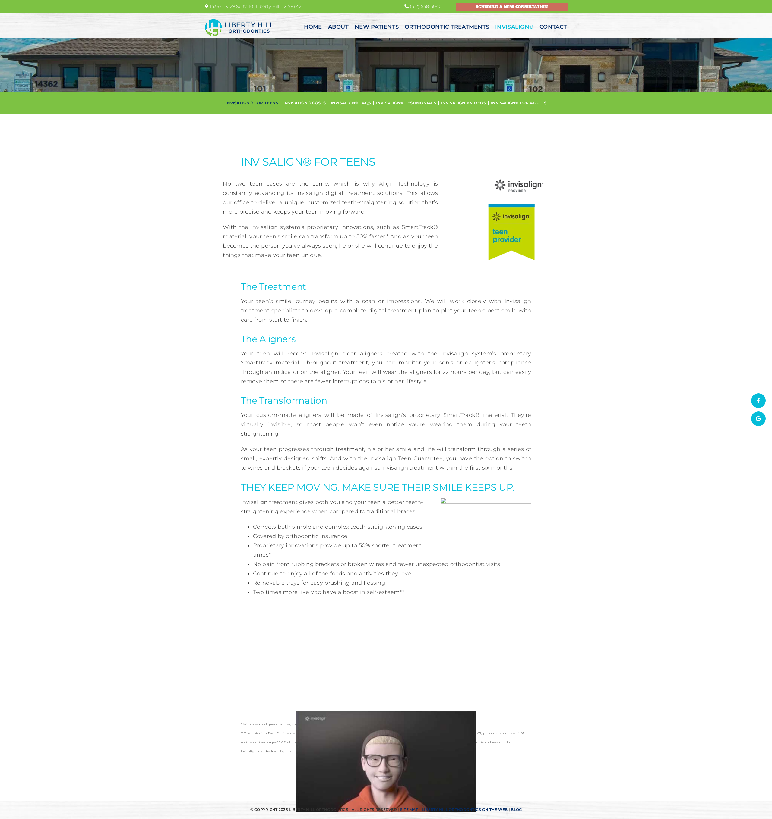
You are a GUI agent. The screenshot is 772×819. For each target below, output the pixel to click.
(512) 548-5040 (425, 6)
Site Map (409, 809)
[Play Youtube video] (386, 761)
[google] (758, 418)
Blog (516, 809)
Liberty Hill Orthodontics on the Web (465, 809)
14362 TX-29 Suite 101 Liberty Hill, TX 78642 (254, 6)
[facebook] (758, 400)
